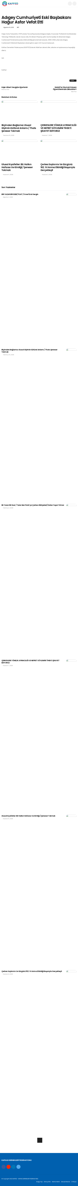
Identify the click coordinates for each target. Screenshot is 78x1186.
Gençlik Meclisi (65, 1182)
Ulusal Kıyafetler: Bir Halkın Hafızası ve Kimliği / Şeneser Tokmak (17, 167)
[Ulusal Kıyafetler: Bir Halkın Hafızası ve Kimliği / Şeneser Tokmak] (19, 150)
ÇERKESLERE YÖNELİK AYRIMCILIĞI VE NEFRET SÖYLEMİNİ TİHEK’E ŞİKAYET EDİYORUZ (58, 128)
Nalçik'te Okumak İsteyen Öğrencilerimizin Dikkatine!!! (64, 89)
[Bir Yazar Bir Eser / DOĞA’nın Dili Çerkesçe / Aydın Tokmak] (39, 1147)
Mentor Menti (56, 1182)
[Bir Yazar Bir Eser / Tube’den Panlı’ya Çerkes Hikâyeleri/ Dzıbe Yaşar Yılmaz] (71, 580)
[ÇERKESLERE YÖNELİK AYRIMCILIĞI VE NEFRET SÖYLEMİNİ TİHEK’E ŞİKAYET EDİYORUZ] (58, 111)
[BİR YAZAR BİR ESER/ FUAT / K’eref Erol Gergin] (71, 269)
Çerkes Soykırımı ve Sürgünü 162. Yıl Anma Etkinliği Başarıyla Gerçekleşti (58, 167)
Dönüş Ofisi (47, 1182)
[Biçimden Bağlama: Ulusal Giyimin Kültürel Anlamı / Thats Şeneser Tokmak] (19, 111)
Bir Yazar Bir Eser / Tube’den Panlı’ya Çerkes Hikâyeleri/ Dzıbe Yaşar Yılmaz (33, 505)
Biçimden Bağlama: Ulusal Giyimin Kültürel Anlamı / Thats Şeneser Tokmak (19, 128)
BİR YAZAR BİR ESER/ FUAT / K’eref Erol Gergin (20, 194)
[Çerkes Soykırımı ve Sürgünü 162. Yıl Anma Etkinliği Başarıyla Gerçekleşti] (58, 150)
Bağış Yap (39, 1182)
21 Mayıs (73, 1182)
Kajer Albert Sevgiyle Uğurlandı (15, 88)
